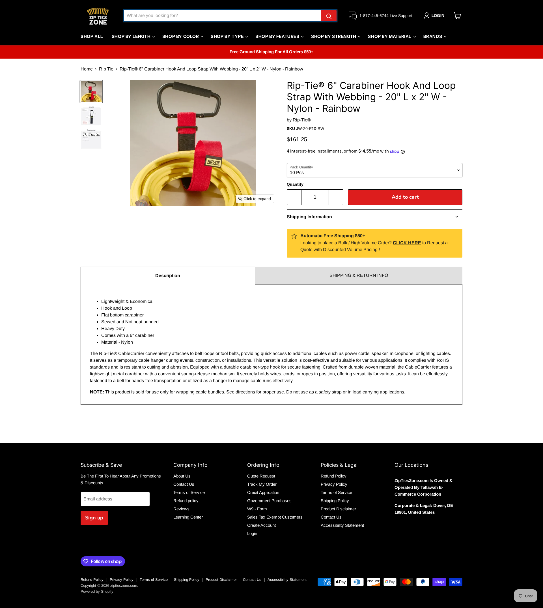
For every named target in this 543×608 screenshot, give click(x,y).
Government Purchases (269, 500)
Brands (433, 36)
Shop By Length (132, 36)
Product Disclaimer (338, 508)
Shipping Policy (335, 500)
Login (252, 533)
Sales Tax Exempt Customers (275, 517)
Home (87, 69)
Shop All (92, 36)
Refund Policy (333, 476)
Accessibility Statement (342, 525)
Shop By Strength (334, 36)
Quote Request (261, 476)
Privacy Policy (334, 484)
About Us (182, 476)
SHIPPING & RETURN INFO (358, 275)
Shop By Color (181, 36)
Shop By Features (277, 36)
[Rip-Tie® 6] (91, 91)
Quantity (295, 184)
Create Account (261, 525)
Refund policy (186, 500)
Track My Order (262, 484)
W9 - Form (257, 508)
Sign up (94, 517)
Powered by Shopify (97, 591)
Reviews (181, 508)
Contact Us (183, 484)
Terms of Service (189, 492)
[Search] (329, 15)
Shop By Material (390, 36)
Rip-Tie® (302, 119)
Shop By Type (228, 36)
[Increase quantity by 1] (336, 197)
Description (167, 275)
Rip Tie (106, 69)
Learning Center (188, 517)
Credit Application (263, 492)
